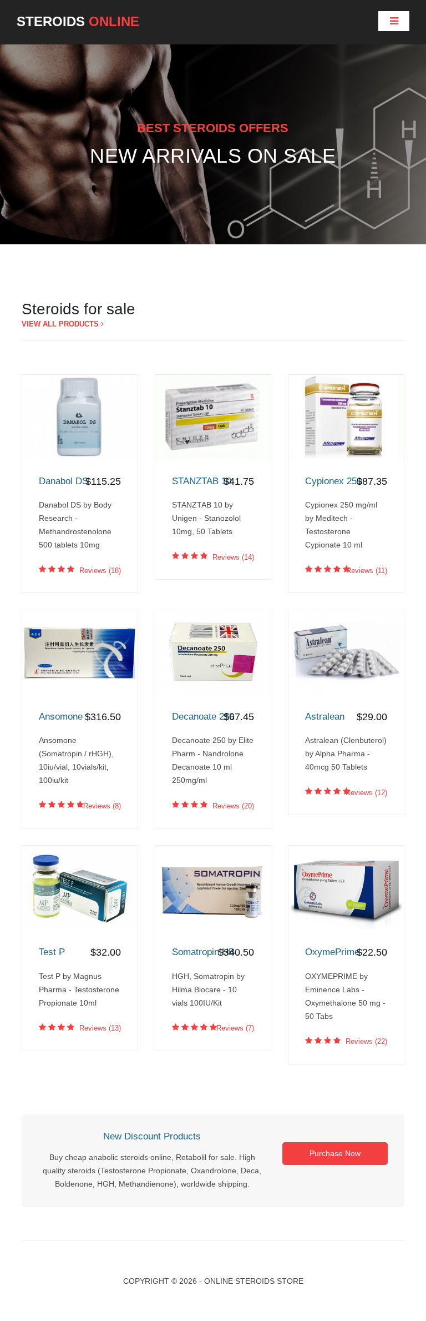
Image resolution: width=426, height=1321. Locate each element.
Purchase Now (335, 1153)
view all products (61, 324)
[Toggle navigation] (393, 21)
